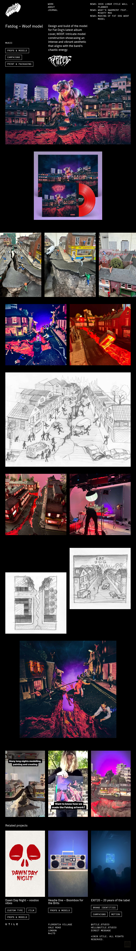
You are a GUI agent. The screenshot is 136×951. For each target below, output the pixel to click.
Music (8, 43)
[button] (133, 4)
